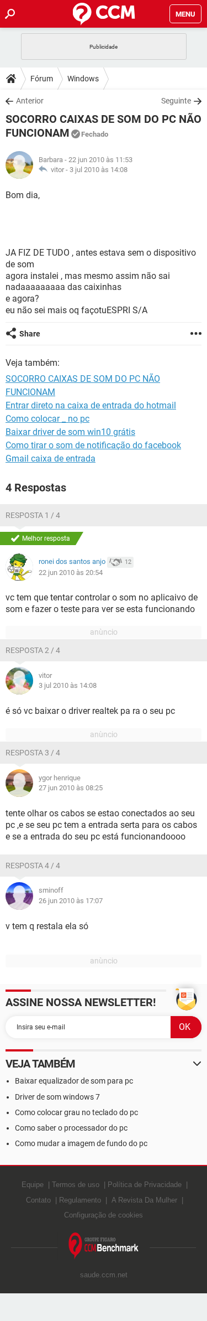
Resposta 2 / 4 (33, 650)
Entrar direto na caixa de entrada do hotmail (91, 405)
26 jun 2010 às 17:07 (71, 901)
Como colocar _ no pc (47, 418)
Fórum (41, 78)
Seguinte (176, 100)
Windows (83, 78)
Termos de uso (75, 1184)
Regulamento (80, 1200)
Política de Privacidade (145, 1184)
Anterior (30, 100)
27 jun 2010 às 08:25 (71, 788)
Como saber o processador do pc (71, 1127)
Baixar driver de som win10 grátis (70, 432)
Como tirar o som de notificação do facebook (93, 445)
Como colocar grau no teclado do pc (76, 1112)
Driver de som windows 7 (57, 1096)
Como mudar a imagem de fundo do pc (81, 1143)
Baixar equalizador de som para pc (74, 1080)
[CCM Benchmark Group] (103, 1246)
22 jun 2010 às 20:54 (71, 572)
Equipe (33, 1184)
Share (29, 333)
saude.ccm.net (104, 1275)
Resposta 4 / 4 (33, 865)
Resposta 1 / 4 (33, 515)
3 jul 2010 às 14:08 (99, 169)
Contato (38, 1200)
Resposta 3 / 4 (33, 752)
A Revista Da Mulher (144, 1200)
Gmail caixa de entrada (50, 458)
